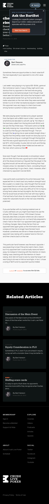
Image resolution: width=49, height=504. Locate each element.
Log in (11, 271)
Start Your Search (21, 30)
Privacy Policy (8, 495)
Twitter (30, 450)
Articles (30, 432)
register (20, 271)
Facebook (31, 454)
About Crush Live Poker (12, 450)
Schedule (6, 454)
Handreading (31, 48)
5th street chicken (19, 48)
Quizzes (30, 436)
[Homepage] (8, 5)
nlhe (5, 51)
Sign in (5, 419)
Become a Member (10, 423)
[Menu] (44, 5)
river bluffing (7, 48)
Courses (30, 419)
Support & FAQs (9, 427)
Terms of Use (21, 495)
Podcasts (31, 427)
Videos (30, 423)
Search (36, 5)
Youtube (30, 462)
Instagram (31, 458)
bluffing (39, 48)
